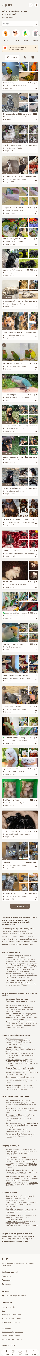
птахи (8, 1204)
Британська (11, 1134)
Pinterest (7, 1280)
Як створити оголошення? (12, 1315)
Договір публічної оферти (12, 1339)
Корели (9, 1196)
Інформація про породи (11, 1322)
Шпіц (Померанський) (16, 1053)
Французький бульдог (16, 1060)
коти (14, 1110)
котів (34, 939)
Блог (3, 1311)
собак (28, 939)
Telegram (7, 1284)
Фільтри (13, 57)
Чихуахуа (10, 1072)
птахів (4, 941)
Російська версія (8, 1307)
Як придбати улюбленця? (11, 1318)
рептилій (25, 941)
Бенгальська (11, 1123)
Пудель (9, 1068)
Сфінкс (9, 1129)
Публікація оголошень (27, 1022)
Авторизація (6, 1328)
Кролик (9, 1157)
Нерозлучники (12, 1215)
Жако (8, 1209)
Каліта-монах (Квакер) (15, 1222)
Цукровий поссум (14, 1170)
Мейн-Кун (10, 1108)
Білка (8, 1183)
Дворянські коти (13, 1100)
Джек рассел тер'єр (14, 1077)
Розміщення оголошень (16, 1001)
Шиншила (10, 1149)
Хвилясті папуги (13, 1203)
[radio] (6, 35)
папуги (9, 1198)
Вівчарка (9, 1085)
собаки (21, 1049)
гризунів (12, 941)
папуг (32, 1209)
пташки (18, 1224)
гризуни (33, 1164)
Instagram (8, 1276)
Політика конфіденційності (12, 1332)
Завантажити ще (20, 906)
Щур (8, 1176)
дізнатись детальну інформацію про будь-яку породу (21, 983)
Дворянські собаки (14, 1039)
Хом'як (8, 1164)
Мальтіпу (10, 1047)
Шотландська (11, 1115)
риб (18, 941)
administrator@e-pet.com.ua (15, 1296)
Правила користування (11, 1336)
